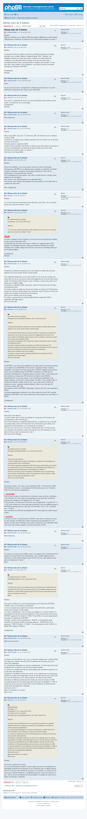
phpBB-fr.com (46, 803)
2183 (68, 47)
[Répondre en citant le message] (55, 30)
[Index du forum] (13, 7)
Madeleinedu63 (65, 29)
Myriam (63, 193)
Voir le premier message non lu (58, 25)
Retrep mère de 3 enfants (16, 23)
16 (68, 32)
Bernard (63, 45)
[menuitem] (16, 14)
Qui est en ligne (8, 790)
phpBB (38, 801)
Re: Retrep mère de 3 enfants (15, 45)
